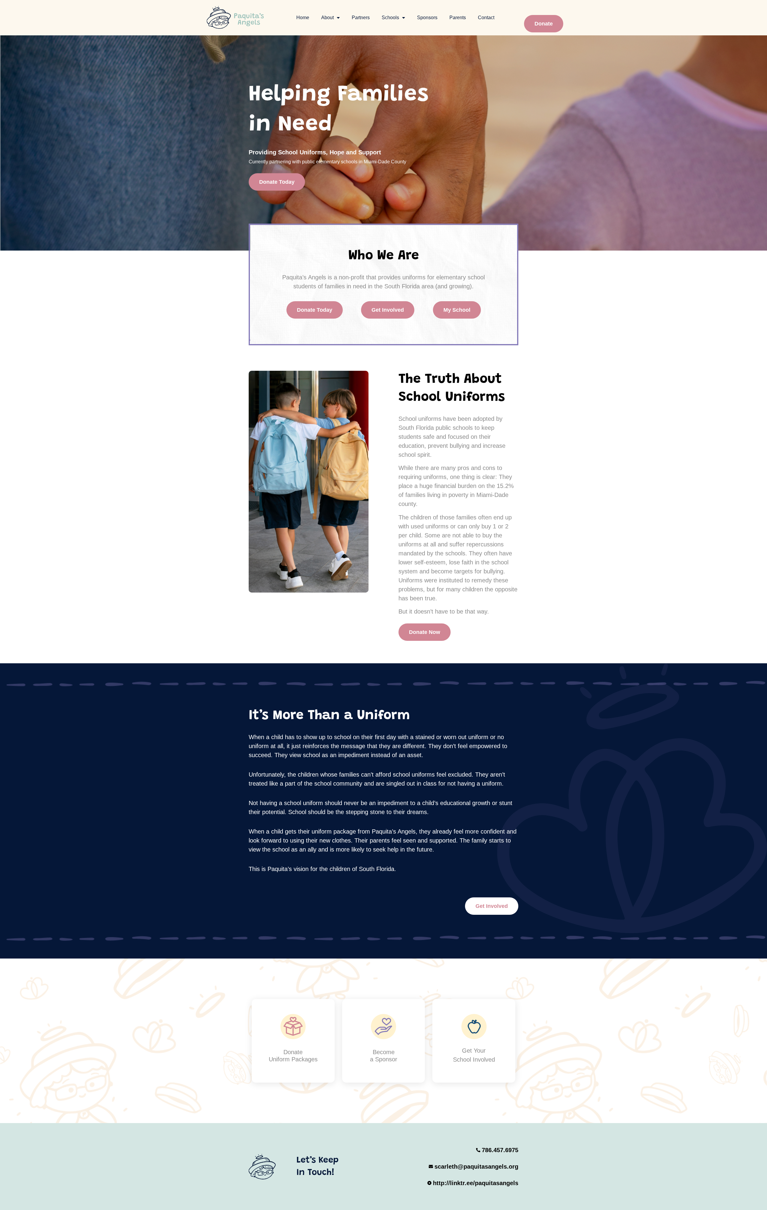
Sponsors (427, 17)
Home (302, 17)
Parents (457, 17)
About (327, 17)
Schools (390, 17)
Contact (486, 17)
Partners (361, 17)
